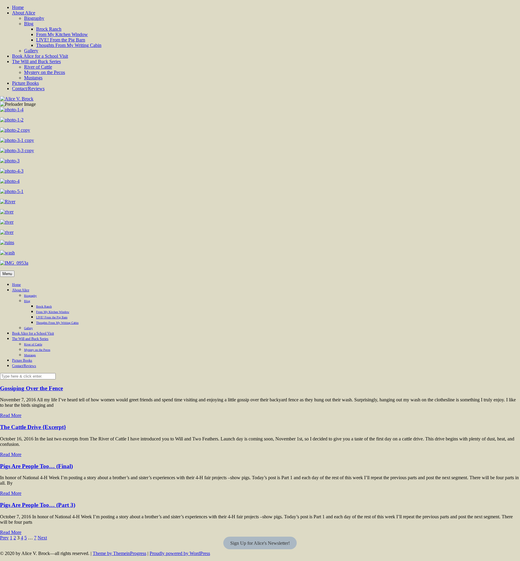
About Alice (23, 12)
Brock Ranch (48, 29)
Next (42, 537)
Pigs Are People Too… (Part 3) (37, 505)
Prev (4, 537)
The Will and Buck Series (36, 61)
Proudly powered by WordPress (180, 553)
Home (18, 7)
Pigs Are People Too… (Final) (36, 466)
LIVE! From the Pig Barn (60, 39)
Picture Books (25, 83)
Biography (34, 18)
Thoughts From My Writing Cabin (68, 45)
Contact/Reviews (28, 88)
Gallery (31, 50)
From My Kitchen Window (62, 34)
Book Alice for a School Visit (40, 56)
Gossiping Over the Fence (31, 388)
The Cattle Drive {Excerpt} (33, 427)
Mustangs (33, 77)
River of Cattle (38, 66)
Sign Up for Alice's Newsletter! (260, 543)
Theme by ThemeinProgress (119, 553)
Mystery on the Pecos (44, 72)
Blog (28, 23)
